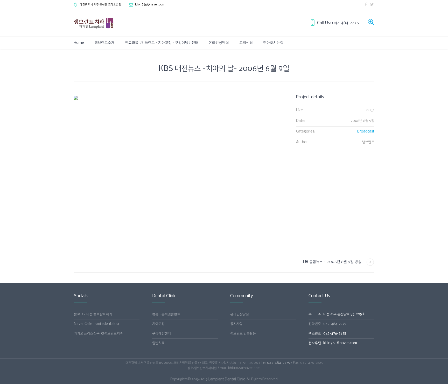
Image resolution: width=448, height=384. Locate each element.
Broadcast (365, 132)
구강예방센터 (161, 334)
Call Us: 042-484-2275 (338, 22)
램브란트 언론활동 (243, 334)
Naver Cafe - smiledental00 (96, 324)
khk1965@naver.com (150, 4)
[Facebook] (366, 4)
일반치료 (158, 343)
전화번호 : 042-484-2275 (327, 324)
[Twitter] (372, 4)
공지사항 (236, 324)
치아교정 (158, 324)
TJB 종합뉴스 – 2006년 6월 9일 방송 (331, 262)
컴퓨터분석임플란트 (166, 314)
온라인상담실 (239, 314)
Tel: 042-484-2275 (275, 363)
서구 (100, 4)
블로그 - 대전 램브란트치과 (93, 314)
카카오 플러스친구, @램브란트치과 (98, 334)
